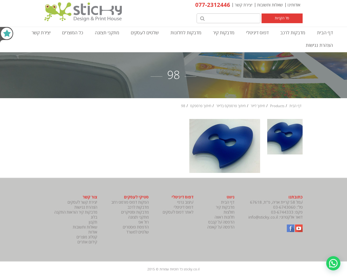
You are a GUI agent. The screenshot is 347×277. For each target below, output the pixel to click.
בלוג (94, 217)
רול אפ (143, 222)
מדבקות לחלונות (185, 33)
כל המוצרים (72, 33)
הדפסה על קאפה (220, 227)
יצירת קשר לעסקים (82, 202)
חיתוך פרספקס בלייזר (231, 106)
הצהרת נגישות (319, 45)
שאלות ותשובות (270, 5)
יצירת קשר (243, 5)
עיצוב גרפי (185, 202)
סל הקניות (282, 18)
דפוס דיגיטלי (257, 33)
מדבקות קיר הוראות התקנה (75, 212)
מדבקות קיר (223, 33)
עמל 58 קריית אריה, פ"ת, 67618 (276, 202)
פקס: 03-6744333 (287, 212)
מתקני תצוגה (107, 33)
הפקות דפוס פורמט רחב (130, 202)
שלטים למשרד (137, 232)
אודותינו (294, 5)
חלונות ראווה (224, 217)
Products (277, 106)
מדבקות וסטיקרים (135, 212)
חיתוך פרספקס (200, 106)
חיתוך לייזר (258, 106)
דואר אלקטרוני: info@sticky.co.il (275, 217)
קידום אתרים (87, 242)
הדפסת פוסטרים (136, 227)
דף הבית (325, 33)
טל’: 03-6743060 (288, 207)
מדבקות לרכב (292, 33)
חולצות (229, 212)
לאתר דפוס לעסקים (178, 212)
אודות (92, 232)
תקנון (93, 222)
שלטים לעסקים (145, 33)
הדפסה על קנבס (221, 222)
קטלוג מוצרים (86, 237)
